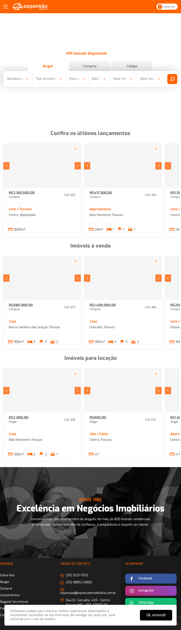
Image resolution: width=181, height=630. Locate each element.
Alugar (48, 66)
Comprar (90, 66)
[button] (6, 165)
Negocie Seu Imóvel (14, 602)
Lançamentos (10, 595)
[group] (42, 166)
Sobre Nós (7, 575)
